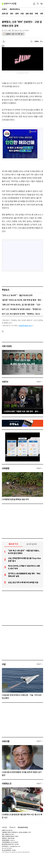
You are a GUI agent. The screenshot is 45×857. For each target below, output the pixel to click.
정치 (11, 13)
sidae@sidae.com (25, 325)
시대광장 (5, 468)
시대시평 (5, 741)
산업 (22, 13)
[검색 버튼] (37, 3)
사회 (41, 13)
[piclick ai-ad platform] (12, 48)
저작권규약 (12, 827)
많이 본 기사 (13, 544)
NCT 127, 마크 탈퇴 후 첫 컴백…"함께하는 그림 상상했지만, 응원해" (22, 313)
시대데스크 (6, 783)
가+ (41, 41)
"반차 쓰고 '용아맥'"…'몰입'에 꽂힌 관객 (17, 295)
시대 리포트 (7, 346)
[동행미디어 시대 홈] (9, 4)
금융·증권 (29, 13)
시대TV (5, 381)
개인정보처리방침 (23, 827)
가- (31, 41)
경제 (16, 13)
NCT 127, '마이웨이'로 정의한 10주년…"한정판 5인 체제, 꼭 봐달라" (22, 309)
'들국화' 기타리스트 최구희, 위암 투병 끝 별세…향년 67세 (22, 300)
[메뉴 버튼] (41, 3)
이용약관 (4, 827)
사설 (4, 664)
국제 (36, 13)
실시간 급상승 (31, 544)
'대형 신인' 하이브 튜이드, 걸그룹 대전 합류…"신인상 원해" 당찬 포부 (22, 304)
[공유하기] (34, 3)
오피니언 (5, 13)
